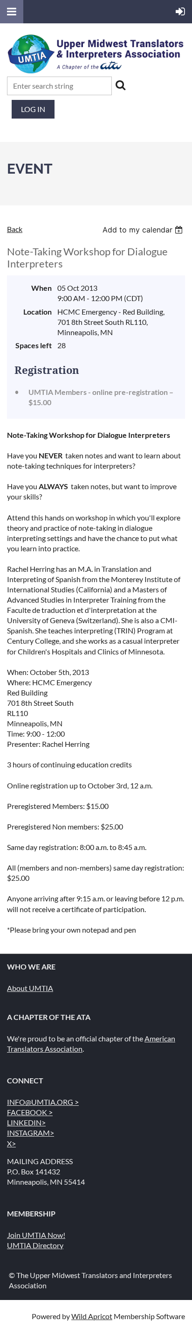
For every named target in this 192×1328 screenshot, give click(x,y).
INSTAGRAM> (30, 1132)
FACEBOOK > (30, 1112)
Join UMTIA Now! (36, 1234)
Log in (33, 109)
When (41, 287)
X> (11, 1143)
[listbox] (144, 229)
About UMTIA (30, 988)
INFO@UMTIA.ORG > (43, 1101)
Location (37, 311)
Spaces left (33, 345)
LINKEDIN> (26, 1122)
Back (14, 229)
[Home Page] (96, 71)
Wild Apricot (91, 1316)
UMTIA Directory (35, 1245)
